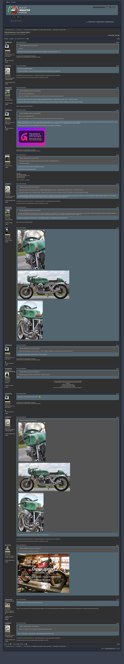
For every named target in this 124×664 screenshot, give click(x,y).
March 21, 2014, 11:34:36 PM (21, 623)
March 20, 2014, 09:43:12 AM (21, 87)
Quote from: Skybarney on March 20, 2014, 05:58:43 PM (29, 371)
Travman (8, 545)
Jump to (102, 648)
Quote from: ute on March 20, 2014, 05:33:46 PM (28, 420)
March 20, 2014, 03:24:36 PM (21, 183)
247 (17, 38)
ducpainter (41, 29)
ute (7, 228)
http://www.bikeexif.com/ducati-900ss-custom (27, 169)
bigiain (45, 29)
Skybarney (9, 42)
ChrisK (8, 155)
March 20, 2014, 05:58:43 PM (21, 345)
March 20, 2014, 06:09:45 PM (21, 368)
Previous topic (111, 35)
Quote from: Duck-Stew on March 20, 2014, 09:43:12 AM (29, 187)
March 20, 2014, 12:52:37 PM (21, 154)
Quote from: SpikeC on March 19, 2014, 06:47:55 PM (28, 45)
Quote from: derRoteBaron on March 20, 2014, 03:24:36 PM (29, 210)
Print (118, 38)
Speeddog (49, 29)
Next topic (117, 35)
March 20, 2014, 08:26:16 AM (21, 42)
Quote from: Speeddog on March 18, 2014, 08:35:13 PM (29, 158)
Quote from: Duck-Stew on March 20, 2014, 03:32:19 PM (29, 348)
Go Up (5, 644)
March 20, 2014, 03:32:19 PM (21, 207)
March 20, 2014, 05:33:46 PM (21, 227)
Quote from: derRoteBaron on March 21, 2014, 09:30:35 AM (29, 548)
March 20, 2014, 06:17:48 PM (21, 393)
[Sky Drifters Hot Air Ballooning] (5, 59)
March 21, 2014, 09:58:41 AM (21, 545)
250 (23, 38)
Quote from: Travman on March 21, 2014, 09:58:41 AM (29, 626)
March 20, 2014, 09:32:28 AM (21, 65)
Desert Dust (9, 599)
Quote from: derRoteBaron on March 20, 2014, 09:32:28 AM (29, 90)
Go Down (6, 38)
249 (22, 38)
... (14, 38)
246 (15, 38)
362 (26, 38)
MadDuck (8, 65)
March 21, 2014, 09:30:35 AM (21, 417)
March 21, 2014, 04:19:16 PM (21, 599)
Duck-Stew (9, 87)
